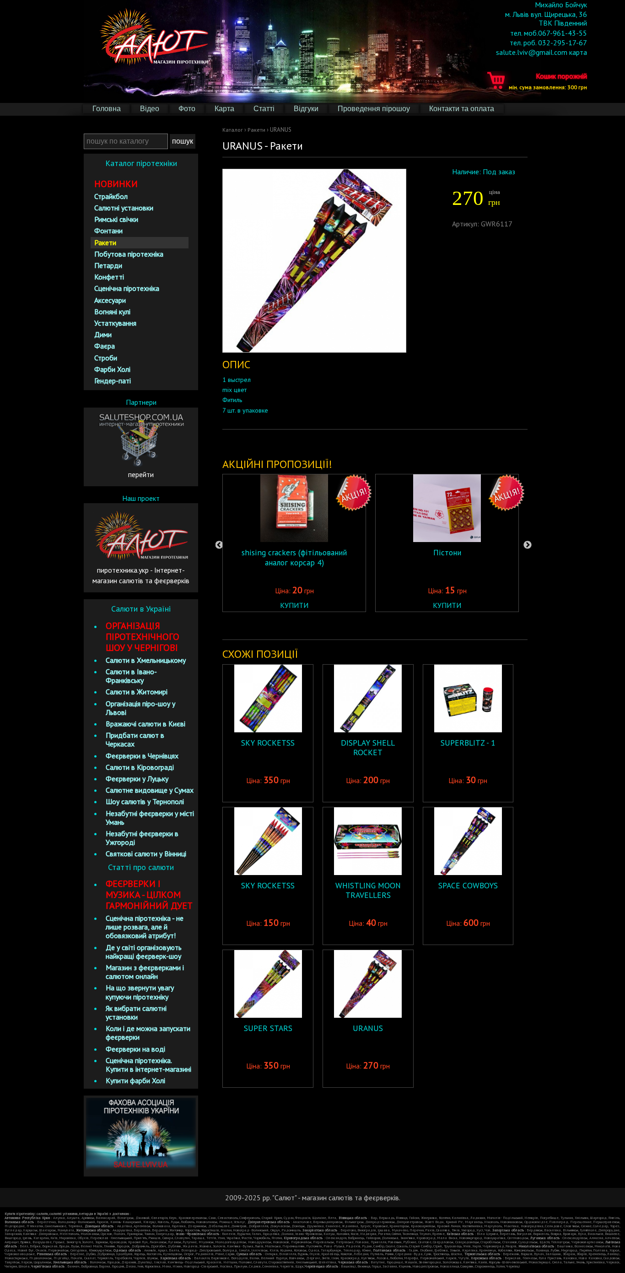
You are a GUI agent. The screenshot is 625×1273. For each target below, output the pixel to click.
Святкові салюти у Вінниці (146, 853)
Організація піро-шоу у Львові (140, 708)
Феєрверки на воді (135, 1048)
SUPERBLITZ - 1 (468, 742)
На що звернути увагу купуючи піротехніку (140, 992)
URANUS (368, 1028)
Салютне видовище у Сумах (150, 790)
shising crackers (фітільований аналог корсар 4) (294, 557)
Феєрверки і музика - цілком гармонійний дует (149, 895)
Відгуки (306, 109)
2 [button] (364, 626)
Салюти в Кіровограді (140, 767)
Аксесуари (110, 300)
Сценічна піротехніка (126, 288)
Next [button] (527, 545)
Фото (186, 109)
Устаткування (115, 323)
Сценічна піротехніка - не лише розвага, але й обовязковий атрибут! (144, 926)
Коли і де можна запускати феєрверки (148, 1033)
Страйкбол (111, 196)
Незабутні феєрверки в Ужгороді (142, 838)
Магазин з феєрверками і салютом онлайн (145, 972)
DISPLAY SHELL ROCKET (368, 747)
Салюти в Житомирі (136, 691)
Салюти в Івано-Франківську (131, 676)
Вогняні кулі (112, 311)
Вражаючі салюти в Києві (145, 723)
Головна (106, 109)
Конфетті (109, 276)
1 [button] (350, 626)
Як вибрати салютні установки (136, 1012)
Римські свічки (116, 219)
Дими (103, 334)
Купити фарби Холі (135, 1080)
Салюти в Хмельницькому (146, 660)
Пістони (447, 552)
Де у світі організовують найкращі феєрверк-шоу (144, 952)
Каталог (232, 129)
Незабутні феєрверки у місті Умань (150, 818)
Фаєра (104, 345)
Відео (149, 109)
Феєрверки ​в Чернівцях (142, 755)
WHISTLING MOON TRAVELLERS (368, 890)
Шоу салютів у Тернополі (145, 801)
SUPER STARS (268, 1028)
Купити (294, 605)
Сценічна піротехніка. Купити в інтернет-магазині (148, 1065)
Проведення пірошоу (374, 109)
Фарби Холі (112, 369)
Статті (264, 109)
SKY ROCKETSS (268, 742)
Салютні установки (123, 207)
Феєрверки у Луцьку (137, 778)
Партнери (141, 402)
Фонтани (108, 230)
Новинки (116, 184)
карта (578, 52)
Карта (224, 109)
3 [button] (377, 626)
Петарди (108, 265)
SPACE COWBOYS (468, 885)
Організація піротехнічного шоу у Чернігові (142, 637)
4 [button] (391, 626)
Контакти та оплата (461, 109)
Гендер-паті (112, 380)
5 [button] (405, 626)
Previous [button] (219, 545)
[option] (294, 543)
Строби (105, 357)
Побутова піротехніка (128, 253)
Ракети (256, 129)
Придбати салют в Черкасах (135, 739)
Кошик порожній (548, 80)
